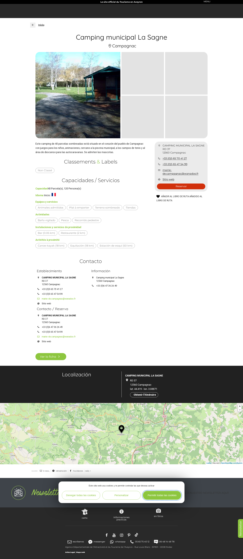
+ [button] (240, 406)
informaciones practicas (121, 518)
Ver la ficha (48, 357)
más (87, 471)
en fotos (158, 516)
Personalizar (121, 495)
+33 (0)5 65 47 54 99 (175, 164)
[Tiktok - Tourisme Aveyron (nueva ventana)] (136, 534)
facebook (78, 471)
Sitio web (168, 179)
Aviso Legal (70, 552)
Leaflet (209, 463)
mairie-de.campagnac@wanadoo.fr (180, 172)
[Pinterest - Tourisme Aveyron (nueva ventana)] (129, 534)
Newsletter (240, 528)
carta (84, 518)
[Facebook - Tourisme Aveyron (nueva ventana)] (106, 534)
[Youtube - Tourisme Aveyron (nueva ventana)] (114, 534)
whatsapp (120, 541)
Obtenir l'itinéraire (145, 394)
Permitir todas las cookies (162, 495)
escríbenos (78, 541)
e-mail (46, 471)
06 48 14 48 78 (167, 541)
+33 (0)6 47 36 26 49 (106, 285)
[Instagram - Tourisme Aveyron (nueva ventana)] (121, 534)
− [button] (240, 409)
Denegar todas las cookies (81, 495)
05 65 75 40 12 (142, 541)
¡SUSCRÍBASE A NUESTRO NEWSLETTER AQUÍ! (199, 492)
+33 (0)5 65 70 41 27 (175, 158)
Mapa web (80, 552)
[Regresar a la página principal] (32, 25)
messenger (61, 471)
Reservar (181, 186)
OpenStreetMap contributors (231, 463)
